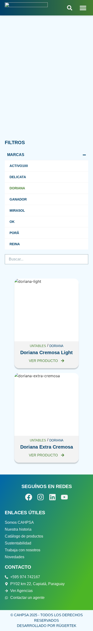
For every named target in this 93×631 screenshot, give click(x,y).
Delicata (18, 177)
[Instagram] (40, 497)
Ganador (18, 199)
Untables (38, 346)
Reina (15, 244)
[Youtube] (64, 497)
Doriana (17, 188)
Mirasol (17, 210)
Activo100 (19, 166)
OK (12, 222)
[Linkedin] (52, 497)
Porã (14, 233)
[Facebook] (28, 497)
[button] (83, 7)
